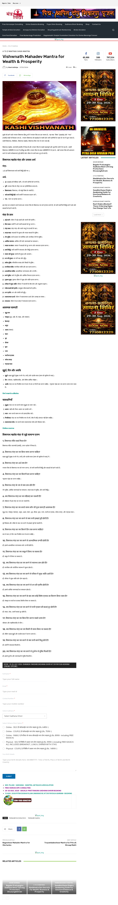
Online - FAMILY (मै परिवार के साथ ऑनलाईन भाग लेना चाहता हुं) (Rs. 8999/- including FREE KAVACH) (39, 736)
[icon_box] (17, 3)
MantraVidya (13, 67)
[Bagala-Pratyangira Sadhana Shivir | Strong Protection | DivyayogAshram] (15, 879)
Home (5, 46)
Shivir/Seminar (14, 883)
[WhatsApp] (24, 829)
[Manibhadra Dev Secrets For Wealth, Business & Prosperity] (39, 879)
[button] (113, 30)
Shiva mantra (23, 51)
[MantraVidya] (4, 67)
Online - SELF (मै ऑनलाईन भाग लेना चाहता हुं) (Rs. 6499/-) (27, 727)
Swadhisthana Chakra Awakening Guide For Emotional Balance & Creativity (64, 888)
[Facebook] (19, 829)
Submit (9, 776)
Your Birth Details (9, 754)
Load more (97, 215)
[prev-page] (4, 897)
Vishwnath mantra (34, 818)
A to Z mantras (13, 46)
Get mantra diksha (11, 393)
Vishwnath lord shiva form (17, 818)
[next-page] (7, 897)
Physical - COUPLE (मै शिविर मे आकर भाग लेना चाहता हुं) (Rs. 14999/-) (31, 748)
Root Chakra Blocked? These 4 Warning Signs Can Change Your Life (102, 206)
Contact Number (9, 698)
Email (5, 686)
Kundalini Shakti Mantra (64, 883)
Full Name (6, 674)
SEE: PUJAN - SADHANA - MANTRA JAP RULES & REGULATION (29, 785)
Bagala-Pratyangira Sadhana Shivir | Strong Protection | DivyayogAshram (15, 888)
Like (86, 52)
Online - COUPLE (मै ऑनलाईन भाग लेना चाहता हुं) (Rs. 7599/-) (29, 731)
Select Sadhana (9, 711)
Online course (8, 428)
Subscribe (110, 52)
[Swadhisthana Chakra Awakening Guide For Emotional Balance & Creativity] (64, 879)
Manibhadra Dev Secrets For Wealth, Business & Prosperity (39, 890)
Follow (98, 52)
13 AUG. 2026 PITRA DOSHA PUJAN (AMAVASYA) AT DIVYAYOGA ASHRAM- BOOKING (38, 793)
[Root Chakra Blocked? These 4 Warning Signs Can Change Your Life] (86, 205)
